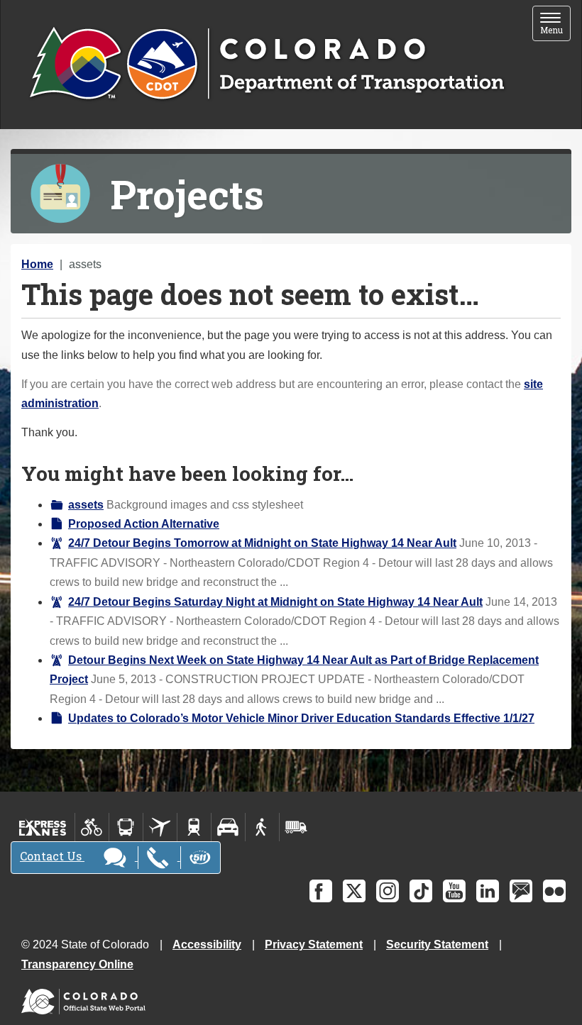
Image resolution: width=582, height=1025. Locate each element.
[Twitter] (354, 891)
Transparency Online (77, 964)
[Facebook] (321, 891)
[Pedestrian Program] (262, 827)
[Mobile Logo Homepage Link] (266, 64)
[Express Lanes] (43, 827)
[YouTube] (454, 891)
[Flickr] (554, 891)
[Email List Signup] (521, 891)
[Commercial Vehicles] (296, 827)
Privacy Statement (314, 944)
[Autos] (228, 827)
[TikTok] (421, 891)
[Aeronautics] (160, 827)
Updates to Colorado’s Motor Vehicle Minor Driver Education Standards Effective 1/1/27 (301, 718)
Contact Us (52, 855)
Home (37, 264)
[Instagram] (387, 891)
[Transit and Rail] (126, 827)
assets (86, 505)
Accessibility (206, 944)
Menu (555, 24)
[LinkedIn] (488, 891)
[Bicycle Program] (92, 827)
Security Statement (437, 944)
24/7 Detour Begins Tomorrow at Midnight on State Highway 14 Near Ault (262, 543)
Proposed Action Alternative (143, 524)
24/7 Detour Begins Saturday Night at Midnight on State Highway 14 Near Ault (275, 602)
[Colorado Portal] (86, 998)
